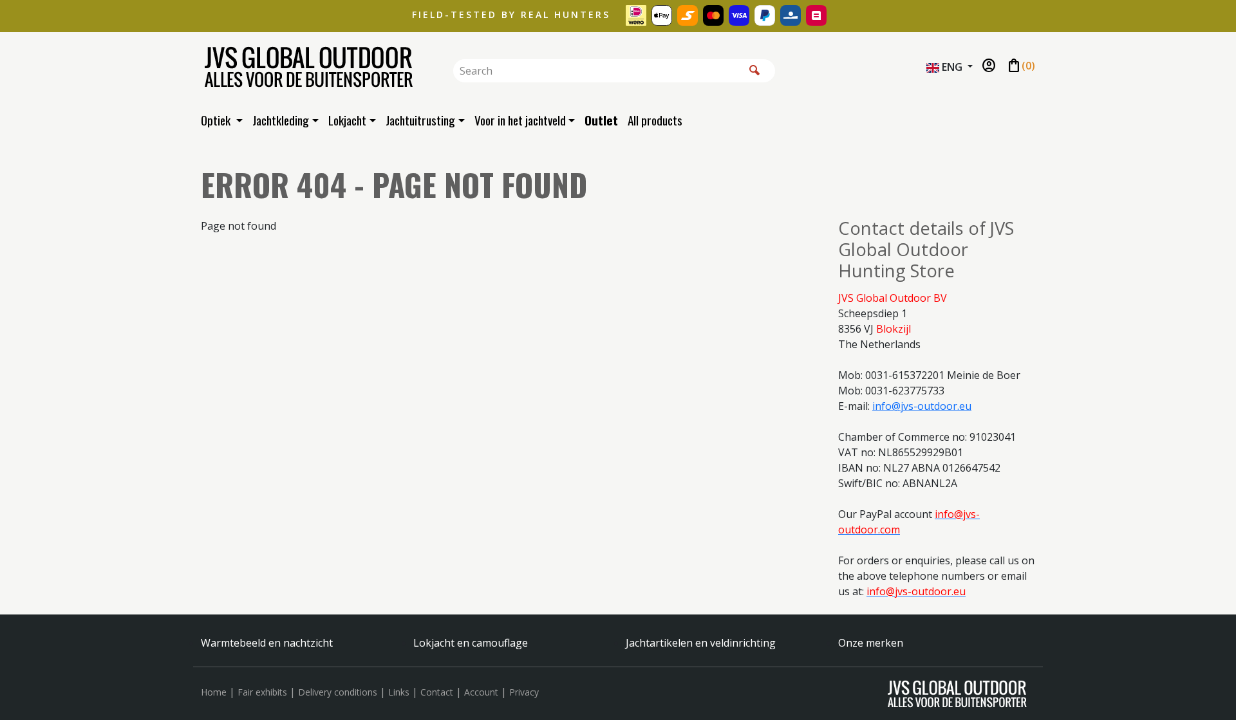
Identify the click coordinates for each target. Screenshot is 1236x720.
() (1020, 66)
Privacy (524, 692)
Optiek (217, 120)
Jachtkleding (280, 120)
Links (398, 692)
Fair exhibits (262, 692)
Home (214, 692)
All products (655, 120)
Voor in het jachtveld (520, 120)
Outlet (601, 120)
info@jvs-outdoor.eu (921, 406)
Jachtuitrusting (420, 120)
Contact (436, 692)
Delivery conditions (337, 692)
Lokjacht (347, 120)
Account (481, 692)
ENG (952, 67)
